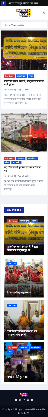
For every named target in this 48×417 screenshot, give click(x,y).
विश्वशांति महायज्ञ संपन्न (19, 292)
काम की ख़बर (21, 76)
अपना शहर (20, 158)
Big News (9, 76)
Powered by (40, 409)
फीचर (31, 76)
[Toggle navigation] (4, 13)
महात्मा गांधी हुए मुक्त (17, 376)
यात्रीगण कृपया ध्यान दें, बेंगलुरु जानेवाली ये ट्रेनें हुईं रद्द (23, 248)
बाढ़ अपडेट (16, 162)
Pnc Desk (8, 89)
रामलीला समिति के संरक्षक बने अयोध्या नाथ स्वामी (22, 332)
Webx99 (25, 413)
